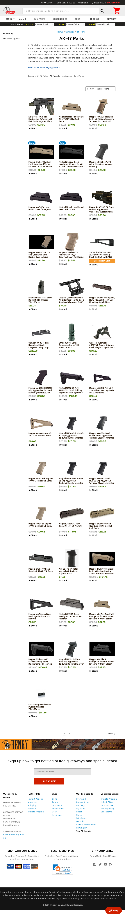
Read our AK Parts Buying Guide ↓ (44, 67)
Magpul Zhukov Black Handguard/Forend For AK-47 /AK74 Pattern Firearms (71, 164)
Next (110, 734)
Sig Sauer (80, 808)
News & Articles (35, 799)
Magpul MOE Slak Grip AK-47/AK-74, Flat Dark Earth (40, 525)
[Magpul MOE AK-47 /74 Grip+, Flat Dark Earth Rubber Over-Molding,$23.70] (41, 242)
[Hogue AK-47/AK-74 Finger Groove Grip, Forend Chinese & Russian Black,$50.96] (102, 197)
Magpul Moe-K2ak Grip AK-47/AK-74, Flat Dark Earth (41, 479)
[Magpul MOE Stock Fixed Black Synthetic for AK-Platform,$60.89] (41, 604)
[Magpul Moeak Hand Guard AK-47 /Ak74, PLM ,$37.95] (72, 197)
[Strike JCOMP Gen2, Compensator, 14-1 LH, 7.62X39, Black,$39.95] (72, 332)
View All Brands (83, 831)
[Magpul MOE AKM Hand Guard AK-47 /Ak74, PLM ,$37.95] (41, 197)
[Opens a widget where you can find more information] (113, 910)
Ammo (22, 19)
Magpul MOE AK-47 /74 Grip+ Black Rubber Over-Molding (100, 164)
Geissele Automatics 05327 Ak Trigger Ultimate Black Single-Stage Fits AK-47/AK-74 (101, 346)
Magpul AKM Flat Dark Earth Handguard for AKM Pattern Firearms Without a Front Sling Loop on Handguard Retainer (101, 618)
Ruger (79, 811)
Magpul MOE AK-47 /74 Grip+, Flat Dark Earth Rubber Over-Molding (39, 254)
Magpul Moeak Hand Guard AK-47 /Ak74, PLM (71, 208)
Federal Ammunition (86, 824)
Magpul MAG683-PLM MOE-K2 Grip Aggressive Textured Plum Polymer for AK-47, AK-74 (71, 436)
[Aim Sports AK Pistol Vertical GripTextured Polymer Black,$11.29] (72, 558)
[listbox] (105, 89)
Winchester (82, 818)
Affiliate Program (36, 811)
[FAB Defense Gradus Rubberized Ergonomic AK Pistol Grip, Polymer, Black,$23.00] (41, 106)
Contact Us (106, 811)
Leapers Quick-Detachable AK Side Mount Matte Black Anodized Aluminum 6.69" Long (71, 301)
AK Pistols (55, 76)
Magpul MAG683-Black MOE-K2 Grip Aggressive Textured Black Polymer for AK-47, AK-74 (101, 436)
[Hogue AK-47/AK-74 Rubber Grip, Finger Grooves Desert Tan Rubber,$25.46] (72, 242)
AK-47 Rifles (42, 76)
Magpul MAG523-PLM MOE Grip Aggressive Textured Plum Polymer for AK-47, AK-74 (40, 391)
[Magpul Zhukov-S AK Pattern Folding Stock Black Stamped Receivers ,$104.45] (41, 649)
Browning (81, 799)
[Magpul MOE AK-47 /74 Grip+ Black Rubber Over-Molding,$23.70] (102, 151)
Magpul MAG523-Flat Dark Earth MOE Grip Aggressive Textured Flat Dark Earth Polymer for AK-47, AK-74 (101, 120)
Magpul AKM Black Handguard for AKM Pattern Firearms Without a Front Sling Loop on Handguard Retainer (101, 664)
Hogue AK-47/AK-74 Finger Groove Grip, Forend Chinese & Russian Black (101, 209)
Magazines (67, 76)
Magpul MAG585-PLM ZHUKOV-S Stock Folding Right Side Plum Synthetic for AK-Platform (71, 391)
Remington (81, 827)
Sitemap (32, 808)
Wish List (83, 2)
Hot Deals (93, 19)
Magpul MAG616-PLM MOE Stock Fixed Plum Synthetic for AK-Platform (101, 390)
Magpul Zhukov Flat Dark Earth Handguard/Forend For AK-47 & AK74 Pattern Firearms (40, 165)
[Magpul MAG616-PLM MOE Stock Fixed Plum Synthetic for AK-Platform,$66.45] (102, 377)
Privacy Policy (107, 808)
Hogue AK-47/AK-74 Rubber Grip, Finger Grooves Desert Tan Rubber (71, 254)
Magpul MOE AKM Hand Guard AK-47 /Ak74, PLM (40, 208)
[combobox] (61, 11)
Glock (79, 815)
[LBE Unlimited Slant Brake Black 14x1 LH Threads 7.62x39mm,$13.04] (41, 287)
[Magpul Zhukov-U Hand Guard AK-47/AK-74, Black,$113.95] (41, 558)
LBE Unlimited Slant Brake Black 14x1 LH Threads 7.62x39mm (40, 299)
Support (111, 19)
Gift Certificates (66, 2)
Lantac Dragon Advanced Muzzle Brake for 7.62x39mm (40, 706)
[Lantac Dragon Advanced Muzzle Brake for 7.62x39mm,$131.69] (41, 694)
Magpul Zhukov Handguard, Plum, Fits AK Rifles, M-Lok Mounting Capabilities (101, 299)
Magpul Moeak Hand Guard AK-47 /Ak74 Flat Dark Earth (71, 119)
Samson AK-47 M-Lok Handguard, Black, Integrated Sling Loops (39, 345)
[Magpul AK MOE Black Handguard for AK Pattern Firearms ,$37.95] (72, 604)
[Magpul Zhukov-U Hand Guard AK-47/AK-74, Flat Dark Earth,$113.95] (102, 513)
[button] (62, 869)
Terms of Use (107, 805)
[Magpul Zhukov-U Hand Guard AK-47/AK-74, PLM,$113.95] (72, 513)
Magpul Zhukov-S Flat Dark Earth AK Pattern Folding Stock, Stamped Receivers (101, 571)
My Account (47, 2)
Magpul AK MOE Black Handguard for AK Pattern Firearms (70, 616)
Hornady (80, 805)
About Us (32, 802)
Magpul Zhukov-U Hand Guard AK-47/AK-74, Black (41, 570)
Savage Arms (82, 802)
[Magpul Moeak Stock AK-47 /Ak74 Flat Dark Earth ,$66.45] (41, 423)
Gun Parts (39, 19)
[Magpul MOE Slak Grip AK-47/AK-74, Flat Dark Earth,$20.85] (41, 513)
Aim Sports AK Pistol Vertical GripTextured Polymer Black (68, 571)
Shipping (32, 805)
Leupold (80, 821)
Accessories (60, 19)
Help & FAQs (107, 802)
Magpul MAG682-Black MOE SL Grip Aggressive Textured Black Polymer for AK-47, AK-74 (101, 481)
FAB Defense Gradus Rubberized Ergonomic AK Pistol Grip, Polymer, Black (41, 119)
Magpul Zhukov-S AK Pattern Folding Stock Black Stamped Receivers (40, 661)
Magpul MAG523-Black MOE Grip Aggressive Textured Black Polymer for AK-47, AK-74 (71, 662)
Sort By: (90, 89)
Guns (9, 19)
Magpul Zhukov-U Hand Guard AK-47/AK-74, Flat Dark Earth (100, 526)
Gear (77, 19)
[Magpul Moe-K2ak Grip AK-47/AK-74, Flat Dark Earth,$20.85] (41, 468)
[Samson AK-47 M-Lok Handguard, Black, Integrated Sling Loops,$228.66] (41, 332)
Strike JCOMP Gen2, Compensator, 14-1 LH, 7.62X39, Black (69, 345)
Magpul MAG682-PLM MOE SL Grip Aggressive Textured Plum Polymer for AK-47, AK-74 (71, 481)
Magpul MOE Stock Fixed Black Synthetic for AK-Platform (40, 616)
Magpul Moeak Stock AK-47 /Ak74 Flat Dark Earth (40, 434)
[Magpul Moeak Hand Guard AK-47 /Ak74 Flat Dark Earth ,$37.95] (72, 106)
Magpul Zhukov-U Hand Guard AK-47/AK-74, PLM (70, 525)
